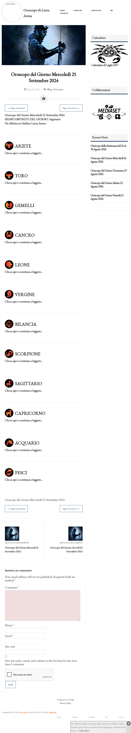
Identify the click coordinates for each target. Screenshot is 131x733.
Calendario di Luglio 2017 (104, 65)
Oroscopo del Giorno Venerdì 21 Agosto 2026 (107, 197)
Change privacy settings (65, 699)
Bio (112, 10)
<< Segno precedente (16, 108)
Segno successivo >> (71, 108)
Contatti (64, 13)
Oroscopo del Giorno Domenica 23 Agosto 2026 (109, 172)
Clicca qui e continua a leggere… (24, 153)
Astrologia (96, 10)
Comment (12, 587)
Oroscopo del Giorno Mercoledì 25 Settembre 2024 (43, 77)
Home (62, 10)
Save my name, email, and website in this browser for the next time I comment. (41, 662)
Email (8, 636)
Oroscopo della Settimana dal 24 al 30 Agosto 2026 (108, 147)
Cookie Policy (83, 730)
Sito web (10, 646)
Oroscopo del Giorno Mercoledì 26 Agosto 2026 (108, 159)
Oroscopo (78, 10)
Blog (49, 89)
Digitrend (52, 712)
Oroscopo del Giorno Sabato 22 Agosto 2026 (107, 184)
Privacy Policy (65, 703)
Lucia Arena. (24, 712)
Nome (8, 625)
